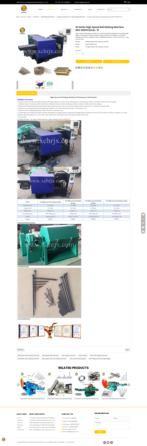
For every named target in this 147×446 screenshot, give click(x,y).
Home (19, 418)
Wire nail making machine (98, 355)
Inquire (90, 61)
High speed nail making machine (28, 355)
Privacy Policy (70, 442)
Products (20, 420)
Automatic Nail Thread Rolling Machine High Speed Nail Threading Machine (33, 399)
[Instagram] (111, 442)
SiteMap (62, 442)
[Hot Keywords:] (128, 9)
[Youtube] (108, 442)
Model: (77, 42)
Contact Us (20, 430)
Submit (100, 432)
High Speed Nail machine (50, 355)
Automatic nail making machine (28, 359)
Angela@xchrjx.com (72, 431)
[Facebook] (104, 442)
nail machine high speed (78, 359)
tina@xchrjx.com (84, 2)
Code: (77, 47)
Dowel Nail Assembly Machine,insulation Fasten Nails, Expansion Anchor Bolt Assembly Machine (60, 399)
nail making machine (68, 355)
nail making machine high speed (99, 359)
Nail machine (83, 355)
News (18, 427)
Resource (20, 425)
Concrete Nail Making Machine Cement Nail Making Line (114, 399)
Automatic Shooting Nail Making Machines (87, 399)
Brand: (77, 44)
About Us (20, 422)
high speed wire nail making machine (54, 359)
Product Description (26, 93)
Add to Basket (116, 61)
